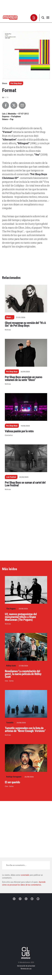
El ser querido (12, 782)
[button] (34, 17)
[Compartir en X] (13, 105)
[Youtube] (38, 898)
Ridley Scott (11, 666)
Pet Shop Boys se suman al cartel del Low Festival (25, 484)
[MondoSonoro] (10, 17)
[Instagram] (26, 898)
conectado (25, 875)
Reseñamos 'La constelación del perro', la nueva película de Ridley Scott (23, 674)
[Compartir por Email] (22, 105)
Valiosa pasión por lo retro (19, 431)
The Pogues (11, 608)
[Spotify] (32, 898)
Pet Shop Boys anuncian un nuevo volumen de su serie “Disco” (23, 378)
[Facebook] (20, 898)
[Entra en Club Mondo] (26, 953)
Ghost (8, 317)
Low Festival (11, 477)
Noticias (8, 330)
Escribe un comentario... (16, 865)
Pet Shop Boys (16, 83)
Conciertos (9, 435)
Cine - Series (9, 681)
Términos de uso (26, 969)
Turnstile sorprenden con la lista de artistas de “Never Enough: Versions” (25, 729)
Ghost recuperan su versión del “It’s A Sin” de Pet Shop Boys (25, 324)
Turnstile (9, 722)
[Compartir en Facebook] (5, 105)
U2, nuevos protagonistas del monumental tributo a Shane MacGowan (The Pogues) (21, 616)
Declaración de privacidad (26, 966)
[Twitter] (14, 898)
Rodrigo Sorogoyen (13, 777)
